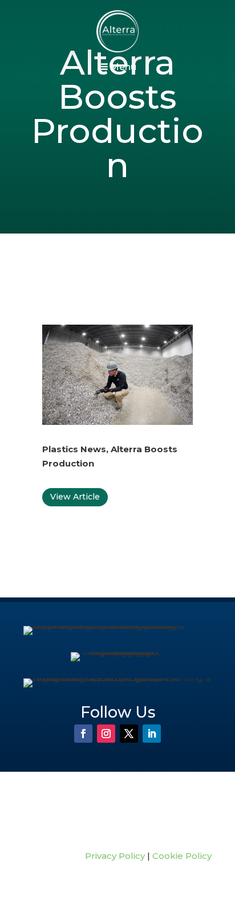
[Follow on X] (129, 733)
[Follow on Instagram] (106, 733)
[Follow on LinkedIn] (152, 733)
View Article (75, 497)
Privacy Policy (115, 855)
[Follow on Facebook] (83, 733)
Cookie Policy (182, 855)
